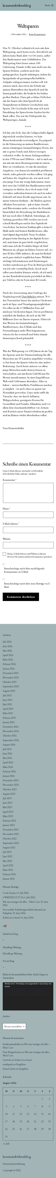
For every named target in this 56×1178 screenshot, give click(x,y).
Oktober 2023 (10, 789)
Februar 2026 (9, 664)
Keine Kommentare (37, 34)
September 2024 (11, 740)
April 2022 (8, 865)
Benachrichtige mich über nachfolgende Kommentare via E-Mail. (24, 570)
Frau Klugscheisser (12, 1052)
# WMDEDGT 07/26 (13, 897)
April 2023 (8, 811)
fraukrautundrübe (12, 1044)
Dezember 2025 (10, 673)
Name (6, 508)
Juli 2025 (7, 695)
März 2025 (8, 713)
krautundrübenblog (17, 5)
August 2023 (9, 793)
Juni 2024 (7, 753)
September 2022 (11, 843)
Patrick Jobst (9, 1068)
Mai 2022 (7, 860)
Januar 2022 (9, 878)
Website (6, 538)
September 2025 (11, 686)
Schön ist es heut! (11, 917)
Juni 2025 (7, 699)
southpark (8, 1064)
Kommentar (9, 479)
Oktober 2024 (10, 735)
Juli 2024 (7, 749)
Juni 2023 (7, 802)
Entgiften (21, 1064)
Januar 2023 (9, 825)
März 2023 (8, 816)
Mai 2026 (7, 650)
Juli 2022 (7, 851)
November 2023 (11, 784)
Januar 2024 (9, 775)
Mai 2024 (7, 758)
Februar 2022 (9, 874)
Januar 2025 (9, 722)
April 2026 (8, 655)
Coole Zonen (9, 892)
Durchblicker (29, 296)
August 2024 (9, 744)
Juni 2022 (7, 856)
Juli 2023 (7, 798)
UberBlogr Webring (12, 953)
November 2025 (11, 677)
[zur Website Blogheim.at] (5, 925)
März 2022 (8, 869)
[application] (28, 996)
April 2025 (8, 708)
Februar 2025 (9, 717)
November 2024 (11, 731)
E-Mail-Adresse (11, 523)
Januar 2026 (9, 668)
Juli (8, 1143)
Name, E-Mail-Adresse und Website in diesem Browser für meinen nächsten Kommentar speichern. (29, 555)
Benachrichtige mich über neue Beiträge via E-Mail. (27, 585)
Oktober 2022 (10, 838)
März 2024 (8, 767)
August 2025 (9, 690)
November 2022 (11, 834)
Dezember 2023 (10, 780)
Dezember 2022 (10, 829)
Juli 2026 (7, 641)
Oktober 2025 (10, 681)
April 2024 (8, 762)
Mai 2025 (7, 704)
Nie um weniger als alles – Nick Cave (21, 901)
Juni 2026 (7, 646)
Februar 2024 (9, 771)
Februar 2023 (9, 820)
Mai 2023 (7, 807)
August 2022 (9, 847)
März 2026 (8, 659)
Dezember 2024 (10, 726)
